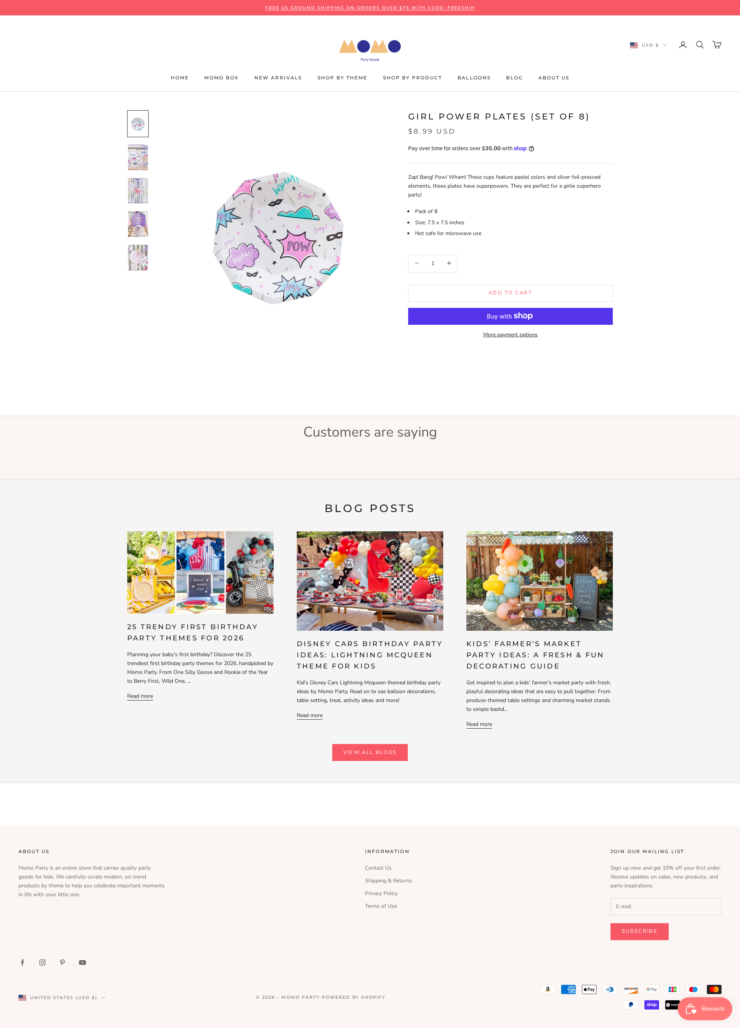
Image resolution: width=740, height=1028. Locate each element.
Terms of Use (381, 906)
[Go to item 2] (138, 157)
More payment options (510, 334)
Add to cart (510, 292)
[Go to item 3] (138, 191)
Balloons (474, 78)
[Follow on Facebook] (22, 962)
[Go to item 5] (138, 257)
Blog (514, 78)
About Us (553, 78)
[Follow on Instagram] (42, 962)
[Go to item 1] (138, 124)
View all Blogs (370, 752)
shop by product (412, 78)
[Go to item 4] (138, 224)
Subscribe (640, 931)
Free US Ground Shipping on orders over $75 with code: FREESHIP (370, 7)
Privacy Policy (381, 893)
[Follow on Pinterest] (62, 962)
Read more (140, 696)
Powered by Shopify (354, 997)
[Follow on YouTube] (82, 962)
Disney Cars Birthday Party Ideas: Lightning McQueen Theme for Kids (370, 655)
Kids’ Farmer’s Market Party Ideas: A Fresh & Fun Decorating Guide (535, 655)
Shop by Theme (343, 78)
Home (180, 78)
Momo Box (221, 78)
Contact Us (378, 868)
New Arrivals (278, 78)
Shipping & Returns (388, 880)
